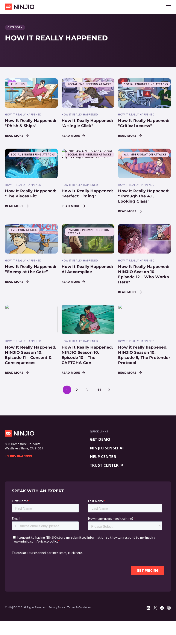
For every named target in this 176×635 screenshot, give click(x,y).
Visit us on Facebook (162, 608)
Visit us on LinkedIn (148, 608)
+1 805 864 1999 (18, 456)
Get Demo (100, 439)
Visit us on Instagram (169, 608)
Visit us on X (155, 608)
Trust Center (104, 465)
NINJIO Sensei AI (107, 447)
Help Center (103, 456)
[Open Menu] (168, 7)
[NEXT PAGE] (109, 390)
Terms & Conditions (79, 607)
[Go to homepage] (19, 6)
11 (99, 389)
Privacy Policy (57, 607)
